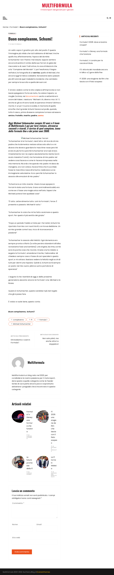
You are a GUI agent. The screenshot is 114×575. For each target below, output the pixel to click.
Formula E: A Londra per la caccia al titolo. (91, 62)
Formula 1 (14, 27)
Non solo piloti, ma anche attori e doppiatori (50, 341)
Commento (18, 503)
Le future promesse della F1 (29, 463)
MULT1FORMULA (57, 5)
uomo (41, 115)
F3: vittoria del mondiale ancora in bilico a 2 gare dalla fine (94, 71)
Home (5, 27)
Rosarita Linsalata (54, 449)
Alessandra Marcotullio (54, 474)
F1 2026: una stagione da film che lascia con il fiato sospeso (54, 427)
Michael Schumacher (22, 324)
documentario (32, 96)
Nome (15, 524)
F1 (31, 320)
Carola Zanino (29, 473)
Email (39, 524)
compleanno (18, 320)
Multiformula (17, 44)
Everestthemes (43, 572)
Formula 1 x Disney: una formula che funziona (93, 52)
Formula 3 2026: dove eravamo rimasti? (93, 43)
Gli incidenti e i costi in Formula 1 (20, 341)
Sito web (16, 537)
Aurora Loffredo (29, 437)
